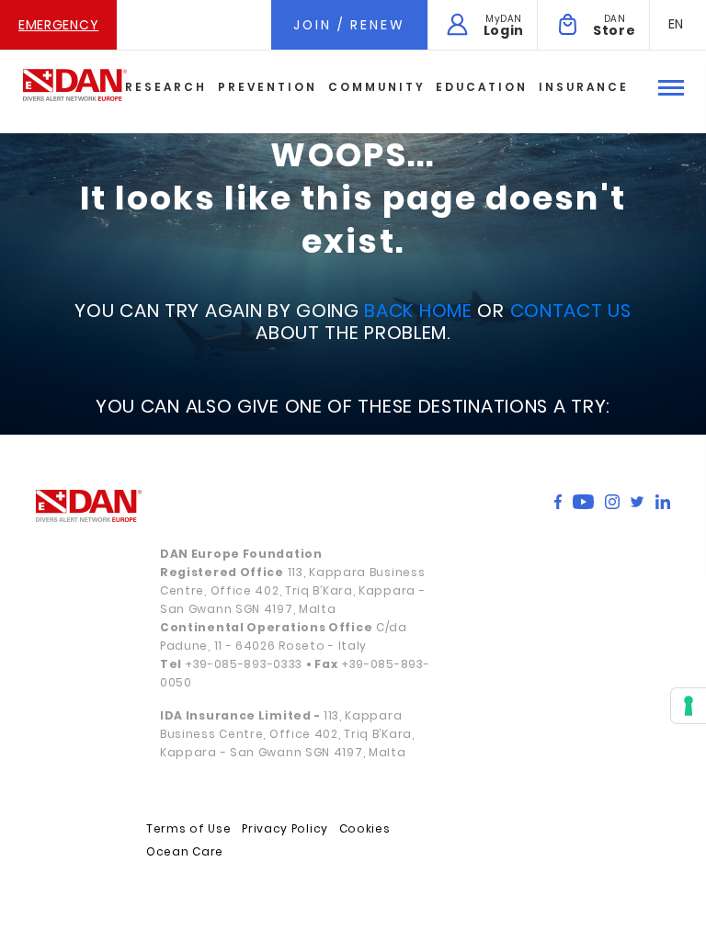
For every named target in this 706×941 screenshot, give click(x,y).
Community (377, 87)
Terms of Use (188, 828)
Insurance (584, 87)
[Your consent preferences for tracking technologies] (688, 705)
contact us (571, 310)
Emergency (58, 25)
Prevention (267, 87)
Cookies (365, 828)
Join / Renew (349, 25)
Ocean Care (184, 851)
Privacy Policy (285, 828)
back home (418, 310)
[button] (676, 24)
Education (482, 87)
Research (166, 87)
